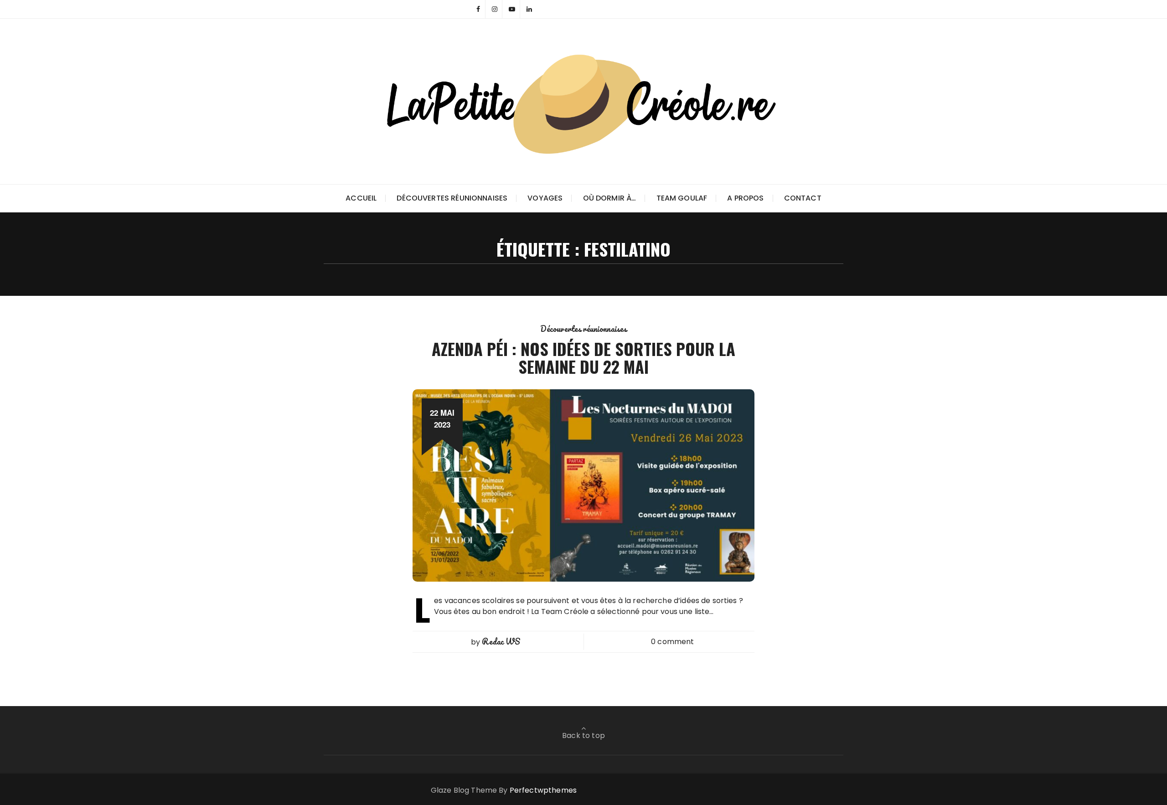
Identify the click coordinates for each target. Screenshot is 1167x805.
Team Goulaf (681, 198)
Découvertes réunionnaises (452, 198)
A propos (745, 198)
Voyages (545, 198)
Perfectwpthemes (543, 790)
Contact (802, 198)
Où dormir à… (609, 198)
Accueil (361, 198)
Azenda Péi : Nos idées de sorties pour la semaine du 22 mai (583, 357)
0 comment (672, 641)
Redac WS (501, 641)
